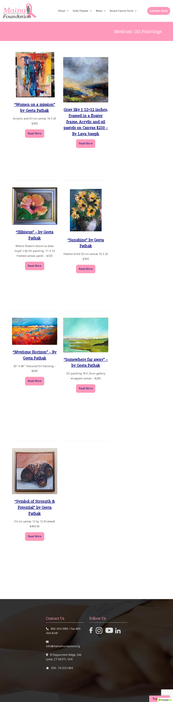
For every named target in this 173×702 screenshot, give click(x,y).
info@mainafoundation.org (63, 646)
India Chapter (81, 11)
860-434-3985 (59, 629)
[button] (67, 11)
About (61, 11)
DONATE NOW (159, 11)
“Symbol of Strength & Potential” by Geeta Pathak (35, 507)
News (99, 11)
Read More (35, 133)
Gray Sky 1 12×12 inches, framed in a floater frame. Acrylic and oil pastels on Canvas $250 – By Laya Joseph (86, 121)
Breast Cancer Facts (121, 11)
